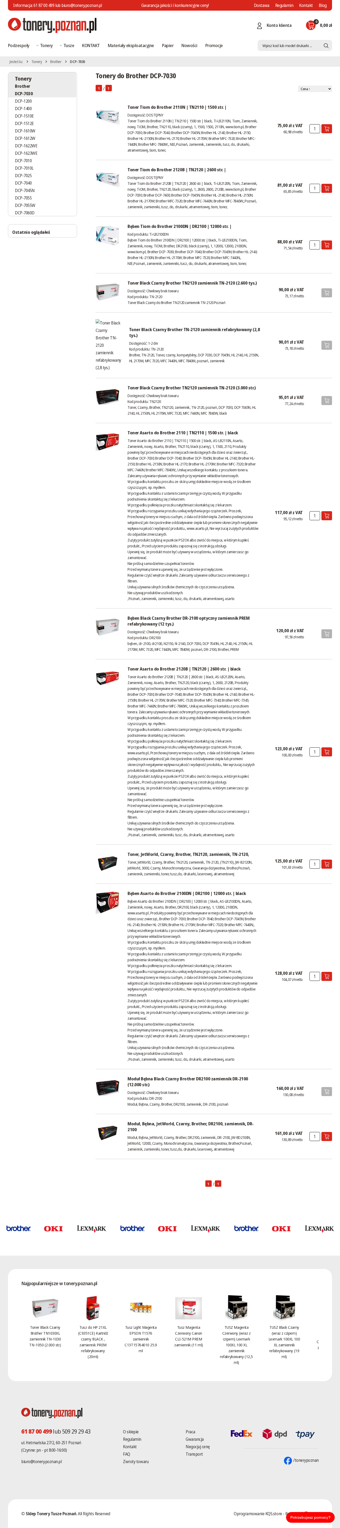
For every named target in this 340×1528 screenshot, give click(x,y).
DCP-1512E (24, 123)
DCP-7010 (23, 161)
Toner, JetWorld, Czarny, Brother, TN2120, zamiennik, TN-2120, (188, 854)
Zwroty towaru (135, 1461)
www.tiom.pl (235, 126)
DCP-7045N (25, 190)
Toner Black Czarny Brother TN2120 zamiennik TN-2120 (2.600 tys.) (192, 283)
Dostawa (261, 5)
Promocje (214, 45)
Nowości (189, 45)
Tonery (46, 45)
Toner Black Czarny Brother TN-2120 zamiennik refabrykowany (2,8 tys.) (194, 332)
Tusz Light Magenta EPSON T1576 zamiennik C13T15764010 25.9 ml (141, 1339)
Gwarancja (195, 1439)
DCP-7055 (23, 198)
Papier (168, 45)
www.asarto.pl (197, 528)
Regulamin (284, 5)
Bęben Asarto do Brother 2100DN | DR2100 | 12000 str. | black (187, 893)
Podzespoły (18, 45)
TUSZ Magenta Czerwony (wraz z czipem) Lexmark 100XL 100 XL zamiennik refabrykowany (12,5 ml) (236, 1345)
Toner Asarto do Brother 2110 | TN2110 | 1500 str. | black (183, 433)
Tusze (68, 45)
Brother (55, 61)
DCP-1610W (25, 131)
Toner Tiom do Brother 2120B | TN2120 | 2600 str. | (177, 170)
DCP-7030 (24, 94)
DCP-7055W (25, 205)
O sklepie (131, 1432)
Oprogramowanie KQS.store (258, 1514)
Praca (190, 1432)
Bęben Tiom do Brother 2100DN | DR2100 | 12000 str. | (179, 226)
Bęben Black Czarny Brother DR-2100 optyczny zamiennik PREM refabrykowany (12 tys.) (188, 621)
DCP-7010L (24, 168)
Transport (194, 1454)
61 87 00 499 (43, 5)
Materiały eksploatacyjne (131, 45)
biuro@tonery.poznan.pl (41, 1461)
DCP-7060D (25, 213)
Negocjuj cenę (198, 1447)
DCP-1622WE (26, 146)
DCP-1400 (23, 108)
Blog (323, 5)
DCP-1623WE (26, 153)
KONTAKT (91, 45)
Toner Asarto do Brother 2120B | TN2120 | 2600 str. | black (184, 669)
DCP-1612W (25, 138)
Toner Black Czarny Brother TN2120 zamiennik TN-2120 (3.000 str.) (192, 388)
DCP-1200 (23, 101)
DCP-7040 (23, 183)
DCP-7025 (23, 175)
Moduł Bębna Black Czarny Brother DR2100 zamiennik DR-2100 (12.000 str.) (188, 1082)
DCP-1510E (24, 116)
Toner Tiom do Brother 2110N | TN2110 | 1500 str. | (177, 107)
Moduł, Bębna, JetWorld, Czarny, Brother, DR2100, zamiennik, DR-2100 (191, 1127)
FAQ (126, 1454)
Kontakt (306, 5)
